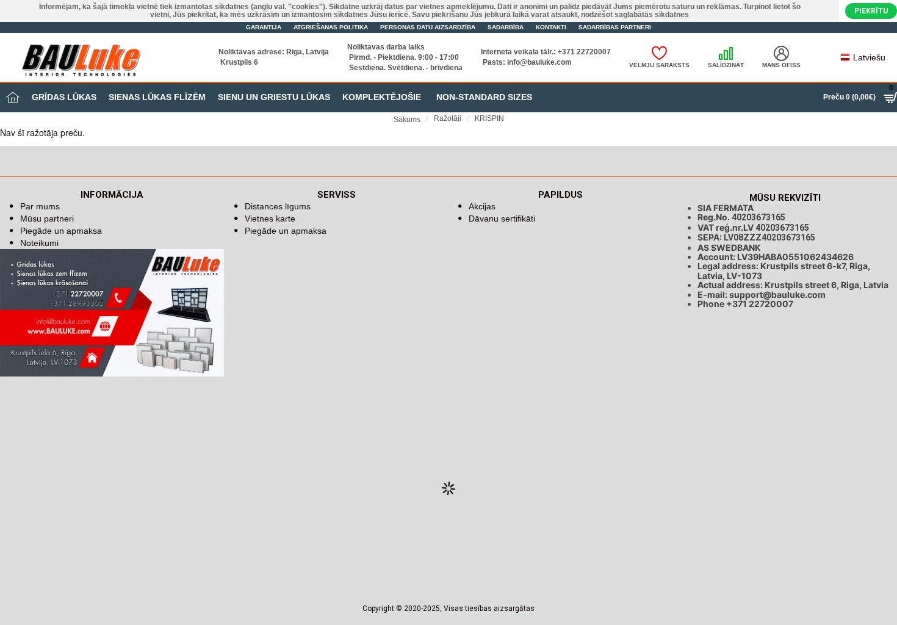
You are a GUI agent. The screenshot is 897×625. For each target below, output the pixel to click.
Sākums (407, 119)
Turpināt (883, 142)
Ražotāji (447, 118)
